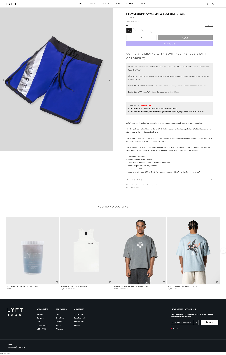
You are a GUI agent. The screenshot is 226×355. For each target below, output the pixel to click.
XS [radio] (129, 30)
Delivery (59, 322)
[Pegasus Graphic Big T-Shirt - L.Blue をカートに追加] (217, 282)
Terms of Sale (79, 314)
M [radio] (142, 30)
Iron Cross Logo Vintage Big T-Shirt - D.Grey (132, 286)
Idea (38, 322)
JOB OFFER (41, 329)
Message (40, 314)
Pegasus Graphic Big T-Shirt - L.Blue (182, 286)
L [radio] (149, 30)
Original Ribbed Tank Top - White (74, 286)
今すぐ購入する (169, 44)
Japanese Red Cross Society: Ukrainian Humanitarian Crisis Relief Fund (180, 86)
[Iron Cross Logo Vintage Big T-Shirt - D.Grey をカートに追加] (163, 282)
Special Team (41, 325)
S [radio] (135, 30)
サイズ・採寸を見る (134, 180)
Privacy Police (79, 322)
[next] (223, 250)
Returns (58, 325)
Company (40, 318)
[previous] (2, 250)
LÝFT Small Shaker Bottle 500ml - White (23, 286)
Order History (60, 318)
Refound (77, 325)
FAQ (57, 314)
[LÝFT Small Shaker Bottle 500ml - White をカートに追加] (56, 282)
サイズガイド (209, 26)
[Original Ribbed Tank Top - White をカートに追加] (110, 282)
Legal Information (80, 318)
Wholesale (59, 329)
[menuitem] (81, 4)
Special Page (174, 92)
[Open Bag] (219, 3)
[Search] (213, 4)
